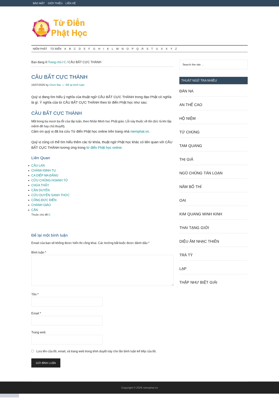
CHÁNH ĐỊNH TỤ (43, 170)
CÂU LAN (38, 165)
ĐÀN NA (186, 91)
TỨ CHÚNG (189, 132)
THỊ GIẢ (186, 159)
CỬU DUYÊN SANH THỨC (50, 195)
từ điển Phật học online (103, 148)
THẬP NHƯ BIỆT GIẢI (198, 282)
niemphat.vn (139, 131)
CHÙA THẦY (40, 185)
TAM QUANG (190, 146)
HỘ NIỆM (187, 118)
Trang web (38, 332)
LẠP (182, 269)
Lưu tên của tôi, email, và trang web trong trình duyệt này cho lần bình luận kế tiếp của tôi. (96, 351)
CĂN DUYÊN (40, 190)
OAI (182, 200)
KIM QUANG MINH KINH (200, 214)
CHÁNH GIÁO (41, 205)
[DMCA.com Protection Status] (9, 396)
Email (36, 313)
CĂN (34, 210)
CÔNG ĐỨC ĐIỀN (44, 200)
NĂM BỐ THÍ (190, 187)
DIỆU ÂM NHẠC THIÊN (199, 241)
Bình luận (38, 252)
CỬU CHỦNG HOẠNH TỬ (49, 180)
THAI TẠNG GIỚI (194, 228)
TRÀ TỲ (186, 255)
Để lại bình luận (75, 84)
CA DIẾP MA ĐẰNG (44, 175)
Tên (35, 294)
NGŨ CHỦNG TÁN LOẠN (200, 173)
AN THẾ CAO (190, 105)
